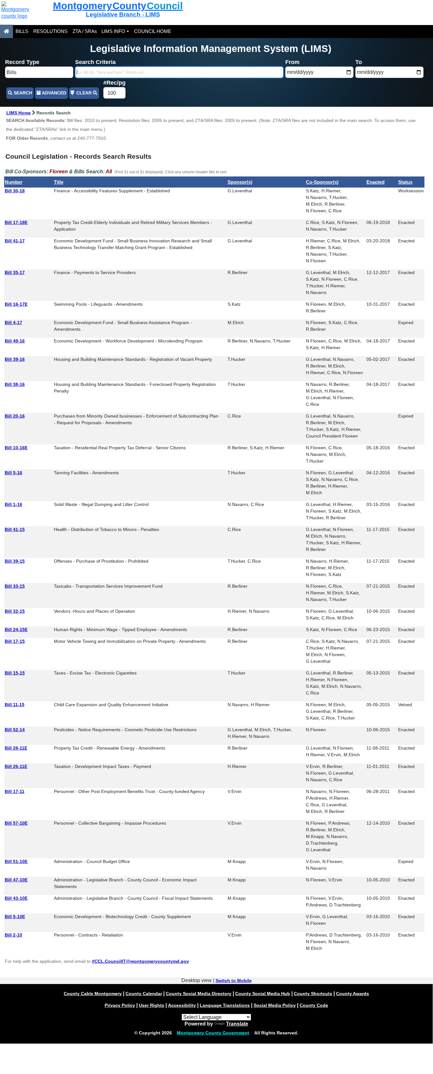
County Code (314, 1005)
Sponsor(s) (240, 182)
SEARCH (22, 93)
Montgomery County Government (213, 1032)
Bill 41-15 (15, 529)
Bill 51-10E (16, 861)
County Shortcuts (313, 993)
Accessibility (182, 1005)
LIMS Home (18, 112)
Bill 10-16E (16, 447)
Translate (237, 1023)
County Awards (352, 993)
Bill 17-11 (14, 791)
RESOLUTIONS (50, 31)
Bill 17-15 (15, 641)
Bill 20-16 (15, 416)
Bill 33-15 (15, 586)
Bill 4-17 (13, 322)
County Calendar (144, 993)
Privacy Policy (120, 1005)
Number (14, 182)
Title (58, 182)
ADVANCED (53, 93)
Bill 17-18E (16, 222)
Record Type (22, 62)
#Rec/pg (114, 83)
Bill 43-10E (16, 898)
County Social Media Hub (262, 993)
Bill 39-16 (15, 359)
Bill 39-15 (15, 561)
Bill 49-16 (15, 340)
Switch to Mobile (234, 980)
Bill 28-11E (16, 748)
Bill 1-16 (13, 504)
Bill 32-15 (15, 611)
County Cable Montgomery (93, 993)
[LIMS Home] (6, 31)
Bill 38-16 (15, 384)
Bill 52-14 (15, 729)
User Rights (151, 1005)
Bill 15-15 (15, 672)
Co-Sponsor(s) (322, 182)
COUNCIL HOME (152, 31)
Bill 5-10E (15, 916)
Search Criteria (95, 62)
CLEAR (84, 93)
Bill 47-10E (16, 879)
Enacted (375, 182)
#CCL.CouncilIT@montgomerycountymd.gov (140, 961)
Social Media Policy (275, 1005)
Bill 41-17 (15, 240)
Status (405, 182)
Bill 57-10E (16, 823)
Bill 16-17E (16, 304)
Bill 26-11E (16, 766)
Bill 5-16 (13, 472)
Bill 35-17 (15, 272)
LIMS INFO (113, 31)
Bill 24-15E (16, 629)
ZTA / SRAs (85, 31)
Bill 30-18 (15, 190)
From (292, 62)
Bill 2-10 (13, 934)
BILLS (22, 31)
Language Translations (225, 1005)
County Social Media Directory (198, 993)
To (358, 62)
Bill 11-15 (14, 704)
